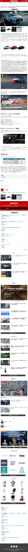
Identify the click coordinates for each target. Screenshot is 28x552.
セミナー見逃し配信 (20, 2)
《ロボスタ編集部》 (25, 182)
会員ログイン (7, 447)
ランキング (4, 2)
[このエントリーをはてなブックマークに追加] (17, 9)
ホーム (1, 2)
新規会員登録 (7, 208)
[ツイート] (12, 9)
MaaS (2, 185)
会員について (24, 2)
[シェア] (14, 9)
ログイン (21, 208)
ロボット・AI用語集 (9, 2)
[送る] (15, 9)
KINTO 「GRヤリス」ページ (4, 181)
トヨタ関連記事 (3, 177)
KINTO (5, 185)
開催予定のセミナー (14, 2)
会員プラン (20, 447)
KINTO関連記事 (3, 176)
